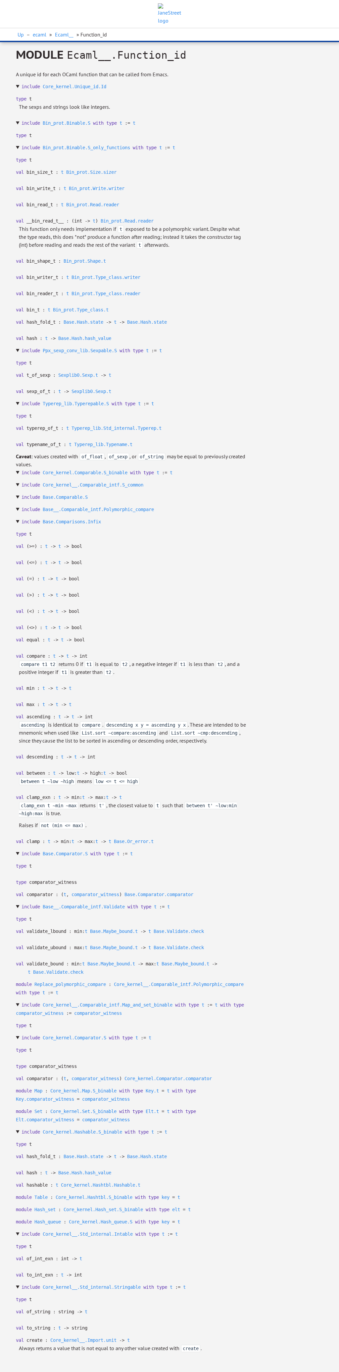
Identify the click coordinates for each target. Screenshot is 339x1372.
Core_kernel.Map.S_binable (83, 1090)
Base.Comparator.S (65, 853)
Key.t (152, 1090)
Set (38, 1111)
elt (176, 1209)
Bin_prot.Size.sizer (91, 172)
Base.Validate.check (179, 931)
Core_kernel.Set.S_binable (83, 1111)
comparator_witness (95, 894)
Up (21, 34)
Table (41, 1197)
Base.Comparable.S (65, 497)
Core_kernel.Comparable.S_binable (85, 472)
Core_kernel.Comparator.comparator (168, 1078)
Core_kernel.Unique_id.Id (74, 86)
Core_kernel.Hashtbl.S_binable (94, 1197)
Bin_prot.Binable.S (66, 123)
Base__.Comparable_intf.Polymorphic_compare (98, 509)
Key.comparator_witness (45, 1099)
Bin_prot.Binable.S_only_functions (86, 147)
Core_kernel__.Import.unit (83, 1340)
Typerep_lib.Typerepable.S (76, 403)
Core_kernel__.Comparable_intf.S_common (93, 485)
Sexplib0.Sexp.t (78, 375)
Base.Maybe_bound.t (114, 931)
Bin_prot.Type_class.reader (106, 293)
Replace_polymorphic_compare (70, 984)
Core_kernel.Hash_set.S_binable (103, 1209)
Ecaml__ (64, 34)
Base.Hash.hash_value (84, 338)
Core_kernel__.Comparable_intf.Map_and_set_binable (107, 1005)
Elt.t (152, 1111)
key (166, 1197)
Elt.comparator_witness (45, 1119)
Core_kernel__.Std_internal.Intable (88, 1234)
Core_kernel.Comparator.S (74, 1037)
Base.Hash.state (83, 322)
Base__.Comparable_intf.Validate (84, 906)
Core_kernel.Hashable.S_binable (82, 1132)
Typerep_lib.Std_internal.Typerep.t (117, 428)
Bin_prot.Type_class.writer (106, 277)
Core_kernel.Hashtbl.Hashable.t (100, 1185)
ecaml (39, 34)
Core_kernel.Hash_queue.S (100, 1221)
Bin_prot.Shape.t (85, 261)
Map (38, 1090)
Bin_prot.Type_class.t (81, 309)
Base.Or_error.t (134, 841)
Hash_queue (47, 1221)
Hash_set (45, 1209)
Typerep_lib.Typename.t (103, 444)
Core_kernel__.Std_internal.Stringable (92, 1287)
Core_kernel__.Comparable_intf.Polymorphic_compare (179, 984)
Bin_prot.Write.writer (96, 188)
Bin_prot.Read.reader (92, 204)
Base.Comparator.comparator (158, 894)
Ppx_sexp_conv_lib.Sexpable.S (80, 350)
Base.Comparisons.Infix (72, 521)
